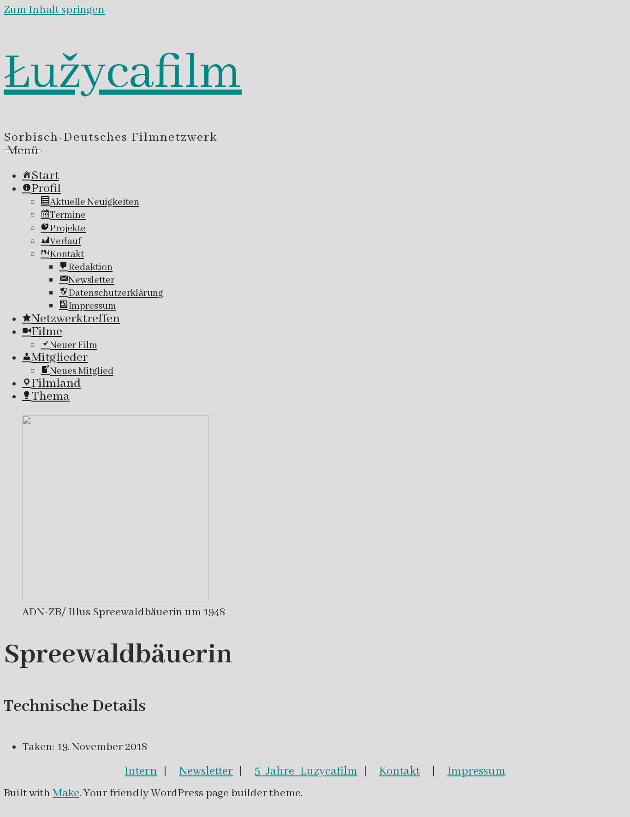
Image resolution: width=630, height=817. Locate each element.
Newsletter (206, 771)
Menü (22, 151)
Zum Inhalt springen (54, 10)
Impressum (476, 771)
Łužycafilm (123, 73)
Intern (141, 771)
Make (66, 793)
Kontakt (399, 771)
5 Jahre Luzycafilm (306, 771)
